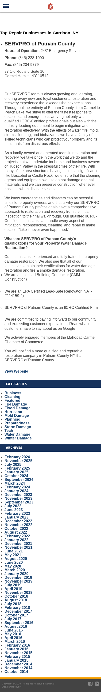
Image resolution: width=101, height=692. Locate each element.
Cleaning (12, 397)
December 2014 (18, 664)
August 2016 (15, 626)
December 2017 (18, 611)
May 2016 (12, 634)
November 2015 (18, 653)
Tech (8, 431)
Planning (12, 419)
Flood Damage (17, 408)
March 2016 (14, 642)
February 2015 (17, 657)
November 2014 (18, 668)
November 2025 (18, 461)
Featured (12, 400)
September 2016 (18, 623)
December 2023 (18, 495)
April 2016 (13, 638)
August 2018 (15, 600)
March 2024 (14, 483)
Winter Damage (18, 438)
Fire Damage (15, 404)
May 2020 (12, 566)
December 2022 (18, 521)
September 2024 (18, 480)
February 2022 (17, 536)
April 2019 (13, 589)
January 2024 (16, 491)
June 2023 (13, 510)
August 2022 (15, 532)
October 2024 (16, 476)
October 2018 (16, 596)
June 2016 (13, 630)
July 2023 (12, 506)
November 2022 (18, 525)
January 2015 (16, 660)
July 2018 (12, 604)
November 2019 (18, 581)
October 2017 (16, 615)
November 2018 (18, 593)
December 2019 (18, 577)
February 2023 (17, 513)
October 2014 (16, 672)
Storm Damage (17, 427)
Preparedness (17, 423)
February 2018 (17, 608)
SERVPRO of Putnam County (39, 44)
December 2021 (18, 544)
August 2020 (15, 559)
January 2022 (16, 540)
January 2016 (16, 649)
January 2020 (16, 574)
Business (12, 393)
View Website (16, 371)
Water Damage (17, 434)
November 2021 (18, 547)
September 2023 (18, 502)
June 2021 (13, 551)
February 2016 (17, 645)
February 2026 (17, 457)
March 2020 (14, 570)
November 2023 (18, 498)
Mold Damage (16, 416)
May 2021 (12, 555)
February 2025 (17, 468)
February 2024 (17, 487)
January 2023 (16, 517)
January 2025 (16, 472)
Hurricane (13, 412)
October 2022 (16, 529)
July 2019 (12, 585)
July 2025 (12, 465)
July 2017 (12, 619)
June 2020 (13, 562)
